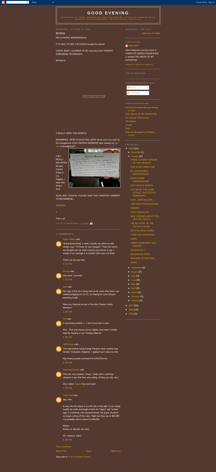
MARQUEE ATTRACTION (142, 258)
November (136, 152)
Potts (127, 128)
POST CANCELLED (139, 212)
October (135, 156)
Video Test (68, 395)
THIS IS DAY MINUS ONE (142, 167)
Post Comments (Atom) (79, 457)
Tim (64, 319)
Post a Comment (63, 446)
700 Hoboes (130, 121)
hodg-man (134, 46)
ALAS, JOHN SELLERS (141, 200)
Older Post (116, 451)
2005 (131, 314)
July (133, 276)
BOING (133, 262)
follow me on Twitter (151, 33)
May (133, 284)
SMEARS (134, 208)
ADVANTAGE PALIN (139, 254)
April (133, 288)
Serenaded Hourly (71, 370)
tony (65, 287)
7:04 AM (67, 388)
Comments (134, 93)
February (135, 296)
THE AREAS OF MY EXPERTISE (141, 114)
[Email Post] (91, 223)
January (135, 300)
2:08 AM (67, 337)
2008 (131, 148)
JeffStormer (68, 344)
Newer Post (61, 451)
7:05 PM (67, 279)
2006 (131, 310)
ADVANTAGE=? (137, 250)
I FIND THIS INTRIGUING (142, 235)
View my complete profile (139, 64)
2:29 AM (67, 362)
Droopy (66, 271)
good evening (108, 13)
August (134, 272)
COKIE (133, 239)
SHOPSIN (60, 205)
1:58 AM (67, 312)
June (133, 280)
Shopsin (78, 384)
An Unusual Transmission (137, 118)
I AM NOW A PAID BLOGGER (144, 204)
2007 (131, 305)
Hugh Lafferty (69, 239)
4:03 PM (67, 264)
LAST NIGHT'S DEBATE (141, 185)
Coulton (128, 125)
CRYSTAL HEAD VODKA (142, 231)
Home (88, 451)
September (136, 267)
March (134, 292)
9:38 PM (67, 440)
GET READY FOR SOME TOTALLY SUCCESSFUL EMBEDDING (143, 192)
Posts (132, 87)
